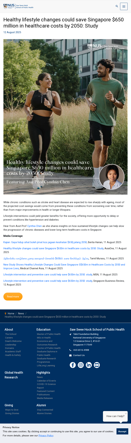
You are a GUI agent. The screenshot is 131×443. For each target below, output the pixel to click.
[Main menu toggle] (124, 6)
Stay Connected (45, 409)
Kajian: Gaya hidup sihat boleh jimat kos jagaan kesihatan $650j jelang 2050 (45, 242)
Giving (9, 405)
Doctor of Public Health (49, 348)
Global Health (14, 372)
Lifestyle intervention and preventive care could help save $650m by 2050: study (47, 274)
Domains (9, 348)
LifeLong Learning (46, 365)
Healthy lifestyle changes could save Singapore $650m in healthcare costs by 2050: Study (53, 248)
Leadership (10, 344)
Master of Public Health (49, 334)
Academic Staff (13, 351)
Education (43, 329)
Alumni (41, 405)
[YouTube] (97, 365)
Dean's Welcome (13, 341)
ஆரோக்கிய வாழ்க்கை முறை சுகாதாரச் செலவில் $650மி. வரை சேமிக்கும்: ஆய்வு (46, 258)
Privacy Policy (46, 435)
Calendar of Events (46, 380)
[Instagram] (81, 365)
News (40, 377)
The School (10, 334)
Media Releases (45, 398)
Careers (9, 337)
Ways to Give (11, 409)
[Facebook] (73, 365)
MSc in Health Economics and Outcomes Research (47, 341)
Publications (43, 394)
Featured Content (46, 391)
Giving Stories (12, 413)
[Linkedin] (89, 365)
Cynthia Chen (34, 226)
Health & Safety (13, 355)
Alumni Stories (44, 413)
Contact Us (79, 355)
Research (11, 377)
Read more (13, 296)
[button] (116, 6)
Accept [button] (122, 431)
